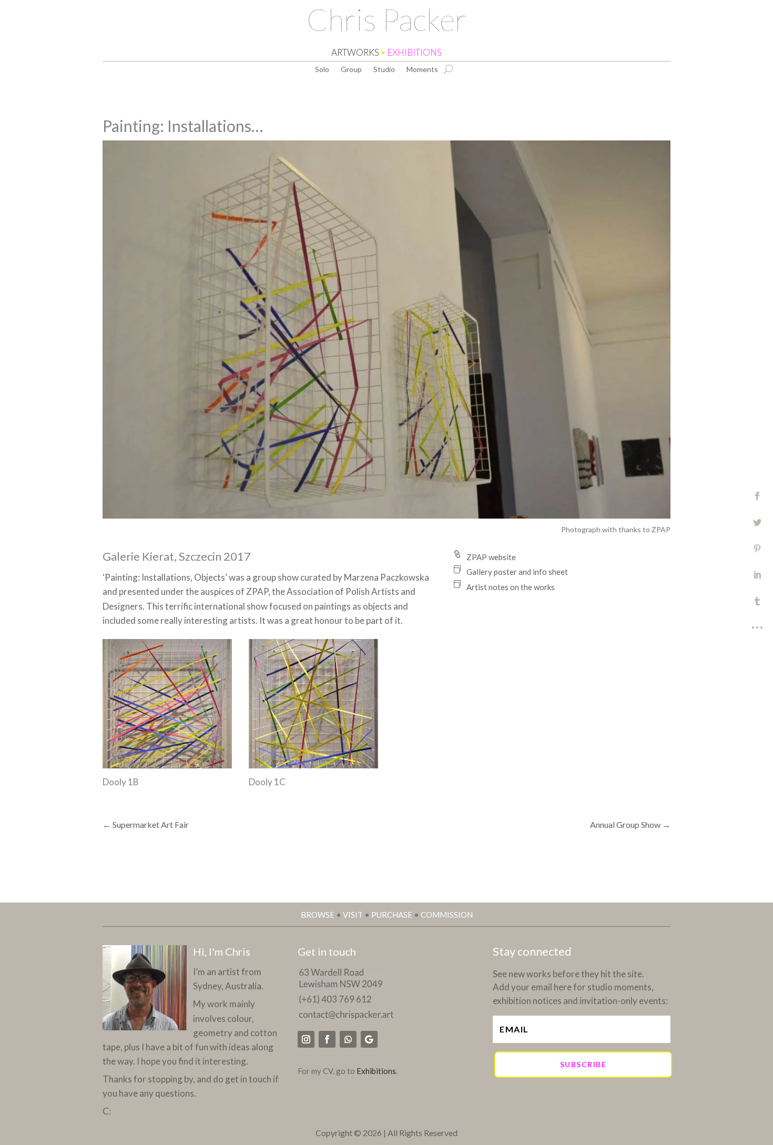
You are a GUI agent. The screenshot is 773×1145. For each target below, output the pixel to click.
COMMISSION (447, 914)
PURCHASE (391, 914)
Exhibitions (376, 1071)
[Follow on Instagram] (306, 1039)
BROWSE (317, 914)
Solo (322, 70)
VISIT (353, 914)
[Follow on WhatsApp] (348, 1039)
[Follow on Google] (369, 1039)
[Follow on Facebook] (327, 1039)
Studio (384, 70)
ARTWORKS (355, 52)
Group (351, 70)
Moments (422, 70)
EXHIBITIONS (414, 52)
